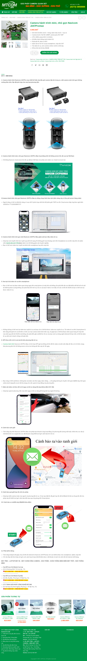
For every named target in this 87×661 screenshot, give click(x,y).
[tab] (3, 76)
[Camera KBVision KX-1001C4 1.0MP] (7, 607)
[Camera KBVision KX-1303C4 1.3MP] (65, 607)
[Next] (25, 30)
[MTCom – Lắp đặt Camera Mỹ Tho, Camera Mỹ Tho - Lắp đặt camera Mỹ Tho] (9, 5)
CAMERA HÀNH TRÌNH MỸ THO (35, 12)
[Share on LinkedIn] (46, 65)
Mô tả (3, 75)
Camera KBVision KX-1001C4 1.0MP (8, 617)
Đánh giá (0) (9, 75)
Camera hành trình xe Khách (37, 61)
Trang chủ (4, 17)
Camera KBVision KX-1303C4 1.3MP (65, 617)
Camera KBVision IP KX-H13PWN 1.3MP (22, 617)
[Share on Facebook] (32, 65)
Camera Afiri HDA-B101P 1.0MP (36, 617)
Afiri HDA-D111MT (51, 617)
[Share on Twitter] (35, 65)
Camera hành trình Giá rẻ (42, 59)
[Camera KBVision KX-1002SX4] (79, 607)
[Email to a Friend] (39, 65)
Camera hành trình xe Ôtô (43, 17)
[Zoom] (4, 38)
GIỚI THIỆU (14, 12)
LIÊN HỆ (83, 12)
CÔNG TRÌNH (74, 12)
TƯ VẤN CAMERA (63, 12)
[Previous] (3, 30)
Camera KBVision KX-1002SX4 (79, 617)
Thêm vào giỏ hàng (49, 52)
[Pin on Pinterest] (43, 65)
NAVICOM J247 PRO (12, 243)
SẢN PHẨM (22, 12)
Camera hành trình (8, 344)
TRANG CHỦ (7, 12)
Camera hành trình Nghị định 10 (74, 59)
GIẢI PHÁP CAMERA (51, 12)
